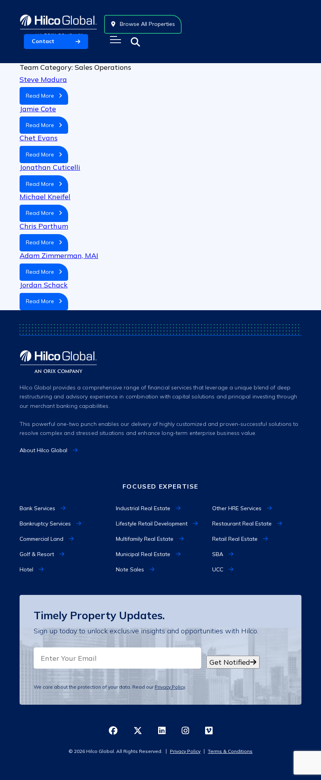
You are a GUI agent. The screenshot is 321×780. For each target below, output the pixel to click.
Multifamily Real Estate (144, 538)
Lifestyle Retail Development (152, 523)
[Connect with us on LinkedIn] (162, 731)
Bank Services (37, 508)
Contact (43, 41)
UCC (217, 569)
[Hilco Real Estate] (58, 24)
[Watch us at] (209, 731)
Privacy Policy (170, 687)
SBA (217, 554)
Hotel (26, 569)
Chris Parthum (44, 226)
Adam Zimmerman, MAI (59, 255)
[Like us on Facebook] (113, 731)
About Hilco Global (43, 450)
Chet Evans (39, 137)
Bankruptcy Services (45, 523)
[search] (135, 42)
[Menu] (116, 39)
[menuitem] (64, 508)
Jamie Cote (38, 108)
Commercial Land (41, 538)
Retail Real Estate (235, 538)
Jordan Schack (44, 284)
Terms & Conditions (230, 751)
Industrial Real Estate (143, 508)
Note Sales (130, 569)
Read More (42, 95)
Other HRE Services (236, 508)
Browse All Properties (146, 23)
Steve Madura (43, 79)
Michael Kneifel (45, 196)
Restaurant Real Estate (242, 523)
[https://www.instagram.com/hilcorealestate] (185, 731)
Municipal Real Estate (143, 554)
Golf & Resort (37, 554)
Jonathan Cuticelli (50, 167)
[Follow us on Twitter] (137, 731)
